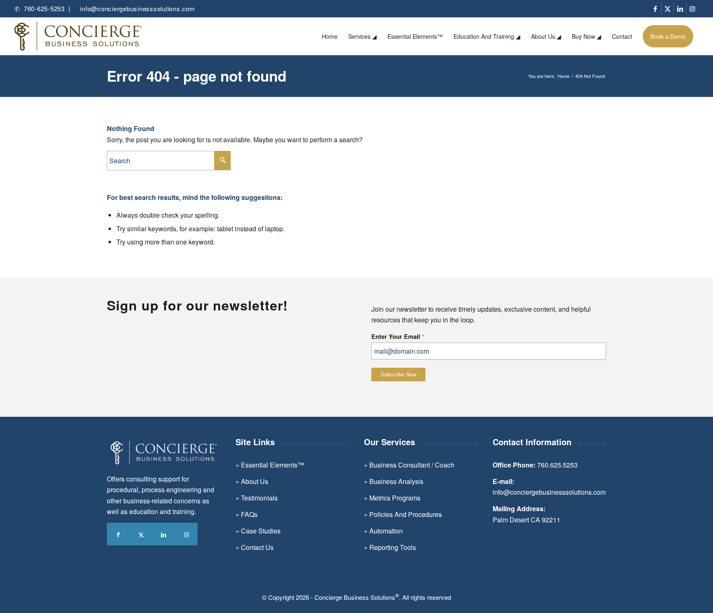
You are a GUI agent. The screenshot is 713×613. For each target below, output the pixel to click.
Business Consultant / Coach (411, 465)
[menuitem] (329, 36)
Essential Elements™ (272, 465)
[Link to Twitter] (667, 8)
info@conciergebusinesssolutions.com (137, 8)
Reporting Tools (392, 547)
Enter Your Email (397, 336)
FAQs (249, 514)
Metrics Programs (394, 498)
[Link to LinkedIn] (680, 8)
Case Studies (261, 530)
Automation (386, 530)
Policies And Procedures (405, 514)
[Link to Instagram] (692, 8)
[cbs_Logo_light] (163, 452)
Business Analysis (396, 481)
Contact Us (257, 547)
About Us (253, 481)
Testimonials (259, 498)
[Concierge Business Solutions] (78, 36)
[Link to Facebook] (655, 8)
